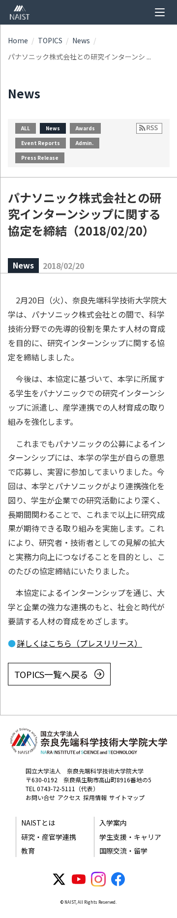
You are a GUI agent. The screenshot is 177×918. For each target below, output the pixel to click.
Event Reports (40, 143)
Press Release (40, 157)
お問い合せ (40, 797)
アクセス (69, 797)
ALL (25, 128)
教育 (28, 851)
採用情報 (95, 797)
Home (18, 40)
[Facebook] (118, 879)
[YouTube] (78, 879)
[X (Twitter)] (59, 879)
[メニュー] (159, 12)
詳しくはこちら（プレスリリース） (79, 643)
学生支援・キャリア (130, 837)
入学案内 (113, 823)
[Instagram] (98, 879)
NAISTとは (38, 823)
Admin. (84, 143)
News (81, 40)
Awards (85, 128)
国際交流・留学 (123, 851)
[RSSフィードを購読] (149, 128)
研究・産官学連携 (48, 837)
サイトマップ (127, 797)
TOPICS (50, 40)
